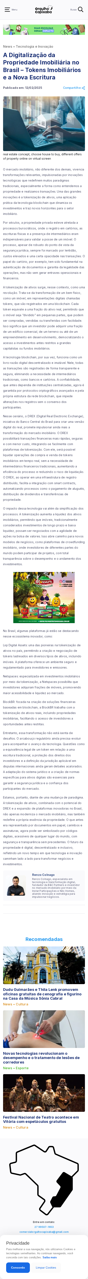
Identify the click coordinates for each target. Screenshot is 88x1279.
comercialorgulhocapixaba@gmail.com (44, 1231)
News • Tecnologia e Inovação (28, 46)
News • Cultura (15, 1004)
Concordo (18, 1267)
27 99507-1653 (44, 1226)
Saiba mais (50, 1257)
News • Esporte (16, 1068)
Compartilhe (72, 87)
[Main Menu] (7, 9)
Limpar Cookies (46, 1267)
